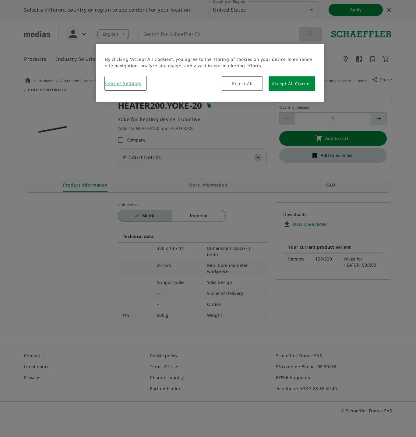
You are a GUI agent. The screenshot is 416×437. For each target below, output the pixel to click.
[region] (210, 73)
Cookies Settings (123, 83)
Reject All (242, 83)
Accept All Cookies (292, 83)
